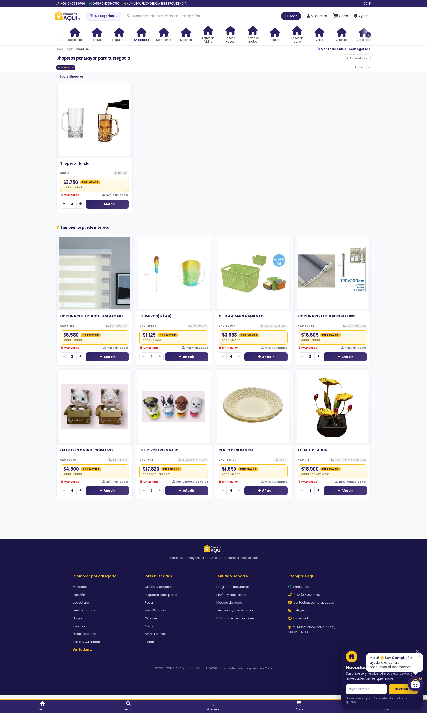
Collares (151, 618)
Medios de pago (229, 602)
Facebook (301, 618)
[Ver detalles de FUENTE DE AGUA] (332, 407)
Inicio (59, 49)
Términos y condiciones (234, 610)
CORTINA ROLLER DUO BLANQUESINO (91, 316)
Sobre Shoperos (72, 77)
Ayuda (363, 15)
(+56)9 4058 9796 (72, 4)
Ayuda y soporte (232, 576)
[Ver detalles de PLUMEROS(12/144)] (174, 273)
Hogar (69, 49)
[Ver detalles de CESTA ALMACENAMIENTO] (253, 273)
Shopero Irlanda (74, 163)
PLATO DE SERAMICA (236, 450)
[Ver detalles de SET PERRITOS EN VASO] (174, 407)
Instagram (300, 610)
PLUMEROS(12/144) (155, 316)
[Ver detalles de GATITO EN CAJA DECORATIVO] (94, 407)
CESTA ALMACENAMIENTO (241, 316)
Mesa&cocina (155, 610)
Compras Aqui (302, 576)
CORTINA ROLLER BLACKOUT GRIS (326, 316)
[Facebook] (370, 3)
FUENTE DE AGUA (312, 450)
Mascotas (80, 586)
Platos (149, 641)
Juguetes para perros (161, 594)
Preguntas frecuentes (233, 586)
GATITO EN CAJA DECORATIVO (86, 450)
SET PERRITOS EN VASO (158, 450)
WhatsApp (300, 586)
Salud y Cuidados (86, 641)
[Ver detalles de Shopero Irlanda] (94, 120)
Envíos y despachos (231, 594)
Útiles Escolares (85, 633)
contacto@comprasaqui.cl (313, 602)
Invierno (79, 626)
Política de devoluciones (235, 618)
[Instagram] (365, 3)
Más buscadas (159, 576)
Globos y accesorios (160, 586)
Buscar (291, 16)
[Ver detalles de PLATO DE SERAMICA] (253, 407)
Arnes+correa (155, 633)
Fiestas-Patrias (84, 610)
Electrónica (81, 594)
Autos (149, 626)
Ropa (149, 602)
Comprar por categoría (95, 576)
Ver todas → (82, 650)
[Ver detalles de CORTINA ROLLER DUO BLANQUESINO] (94, 273)
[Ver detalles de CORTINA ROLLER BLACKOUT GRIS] (332, 273)
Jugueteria (81, 602)
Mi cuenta (319, 15)
